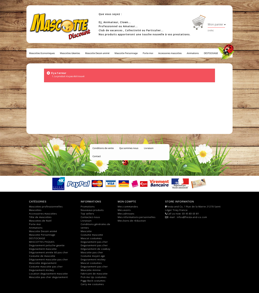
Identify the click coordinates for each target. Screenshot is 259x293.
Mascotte (86, 231)
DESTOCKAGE (211, 53)
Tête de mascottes (40, 217)
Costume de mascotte (42, 256)
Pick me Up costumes (93, 277)
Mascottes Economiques (42, 53)
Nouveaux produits (92, 210)
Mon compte (127, 201)
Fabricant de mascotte (94, 273)
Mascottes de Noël (40, 220)
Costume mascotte (92, 234)
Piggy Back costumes (93, 280)
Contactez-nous (90, 217)
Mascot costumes (91, 238)
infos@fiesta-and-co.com (192, 217)
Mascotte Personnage (126, 53)
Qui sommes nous (128, 148)
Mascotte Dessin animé (97, 53)
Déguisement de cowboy (95, 248)
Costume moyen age (93, 256)
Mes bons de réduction (132, 220)
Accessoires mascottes (170, 53)
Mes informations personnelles (136, 217)
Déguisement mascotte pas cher (48, 259)
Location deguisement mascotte (48, 273)
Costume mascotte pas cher (46, 266)
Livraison (148, 148)
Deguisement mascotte (43, 248)
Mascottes (35, 210)
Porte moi (148, 53)
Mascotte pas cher (92, 252)
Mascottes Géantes (70, 53)
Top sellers (87, 213)
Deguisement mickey (41, 270)
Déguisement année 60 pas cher (48, 252)
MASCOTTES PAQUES (42, 241)
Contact (96, 156)
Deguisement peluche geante (47, 245)
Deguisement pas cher (94, 241)
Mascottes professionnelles (46, 206)
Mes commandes (128, 206)
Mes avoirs (124, 210)
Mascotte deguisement (43, 263)
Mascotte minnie (91, 270)
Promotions (88, 206)
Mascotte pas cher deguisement (48, 277)
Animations (193, 53)
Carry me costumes (92, 284)
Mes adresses (126, 213)
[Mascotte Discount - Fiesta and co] (60, 23)
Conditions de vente (103, 148)
